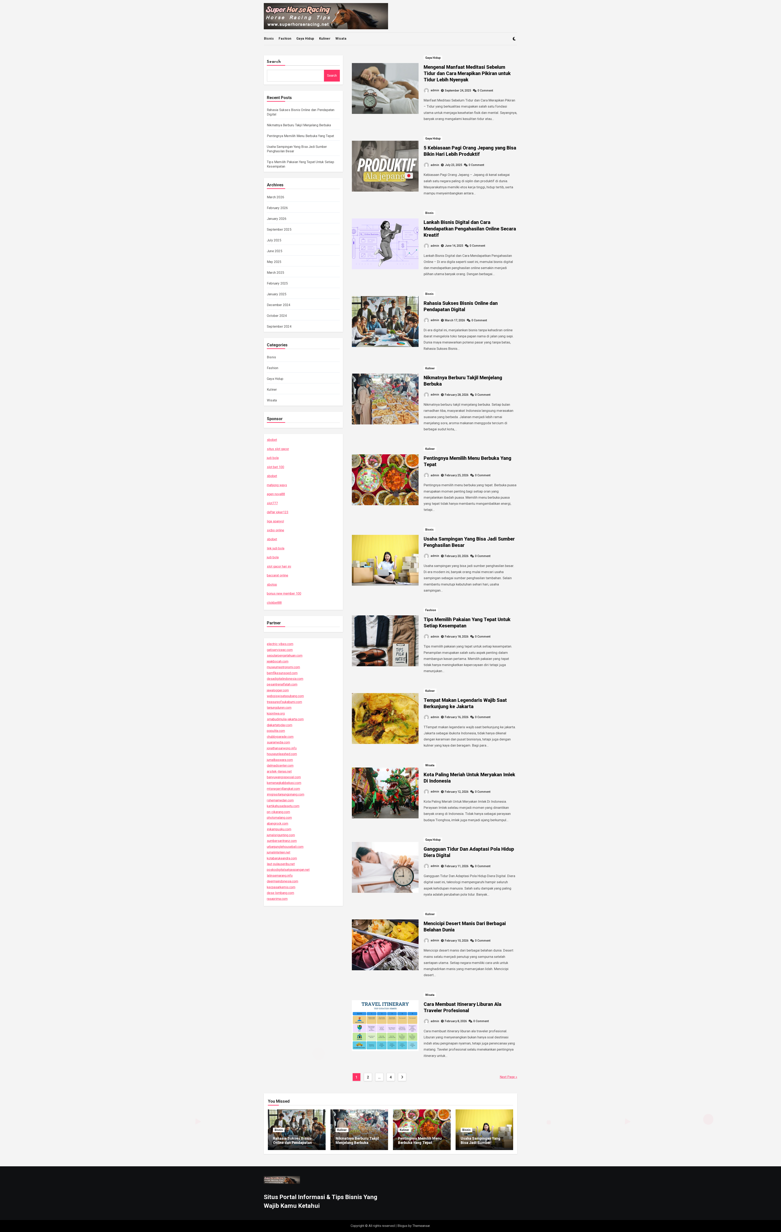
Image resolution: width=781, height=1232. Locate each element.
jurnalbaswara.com (280, 760)
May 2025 (274, 262)
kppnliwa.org (276, 713)
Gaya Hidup (305, 38)
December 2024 (278, 305)
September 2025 (279, 229)
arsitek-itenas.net (279, 771)
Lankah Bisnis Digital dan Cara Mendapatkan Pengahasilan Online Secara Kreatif (470, 228)
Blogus (402, 1226)
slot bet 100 (275, 467)
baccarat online (277, 575)
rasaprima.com (277, 899)
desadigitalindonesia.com (285, 679)
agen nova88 (276, 494)
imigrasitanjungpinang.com (285, 794)
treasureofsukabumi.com (284, 702)
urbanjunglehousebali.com (285, 847)
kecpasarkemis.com (281, 887)
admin (435, 90)
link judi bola (275, 548)
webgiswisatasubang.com (285, 696)
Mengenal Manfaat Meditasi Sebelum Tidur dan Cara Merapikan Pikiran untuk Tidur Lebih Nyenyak (467, 73)
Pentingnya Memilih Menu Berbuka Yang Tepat (300, 136)
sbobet (272, 440)
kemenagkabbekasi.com (284, 783)
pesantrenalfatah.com (282, 684)
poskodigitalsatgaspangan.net (288, 870)
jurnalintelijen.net (278, 852)
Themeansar (421, 1226)
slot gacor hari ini (279, 566)
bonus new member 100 (284, 593)
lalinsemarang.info (280, 876)
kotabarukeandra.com (282, 858)
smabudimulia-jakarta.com (285, 719)
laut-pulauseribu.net (281, 864)
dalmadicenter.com (280, 766)
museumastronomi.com (283, 667)
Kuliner (325, 38)
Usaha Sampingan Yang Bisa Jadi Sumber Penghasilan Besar (480, 1142)
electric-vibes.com (280, 644)
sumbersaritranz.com (282, 841)
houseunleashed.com (282, 754)
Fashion (285, 38)
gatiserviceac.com (280, 650)
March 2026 (275, 197)
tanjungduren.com (279, 708)
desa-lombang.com (280, 893)
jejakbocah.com (277, 661)
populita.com (276, 731)
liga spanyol (275, 521)
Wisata (340, 38)
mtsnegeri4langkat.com (283, 789)
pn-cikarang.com (278, 812)
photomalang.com (279, 818)
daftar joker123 (277, 512)
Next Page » (508, 1077)
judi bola (273, 458)
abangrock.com (277, 823)
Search (274, 62)
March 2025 (275, 273)
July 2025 (274, 240)
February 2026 (277, 208)
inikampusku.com (279, 829)
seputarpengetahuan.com (284, 655)
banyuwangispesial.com (284, 777)
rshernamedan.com (280, 800)
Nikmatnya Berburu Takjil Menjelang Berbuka (299, 125)
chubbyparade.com (280, 737)
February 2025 (277, 283)
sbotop (272, 585)
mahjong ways (277, 485)
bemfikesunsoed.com (282, 673)
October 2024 (277, 316)
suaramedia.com (278, 742)
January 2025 (276, 294)
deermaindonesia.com (282, 881)
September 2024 (279, 326)
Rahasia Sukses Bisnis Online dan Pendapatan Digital (292, 1142)
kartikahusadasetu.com (283, 806)
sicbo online (275, 530)
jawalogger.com (278, 690)
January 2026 (276, 219)
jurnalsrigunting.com (281, 835)
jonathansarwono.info (282, 748)
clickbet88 (274, 603)
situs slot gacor (278, 449)
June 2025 (274, 251)
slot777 (272, 503)
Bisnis (269, 38)
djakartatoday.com (279, 725)
